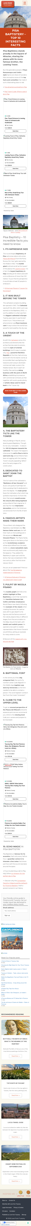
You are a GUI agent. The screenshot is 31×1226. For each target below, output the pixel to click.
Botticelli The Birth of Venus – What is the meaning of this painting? (15, 1041)
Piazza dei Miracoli (9, 258)
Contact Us (12, 1200)
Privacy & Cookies (18, 1207)
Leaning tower (20, 269)
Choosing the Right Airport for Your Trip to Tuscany (15, 965)
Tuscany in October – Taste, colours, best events (14, 973)
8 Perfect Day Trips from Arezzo (10, 988)
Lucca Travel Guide (15, 1122)
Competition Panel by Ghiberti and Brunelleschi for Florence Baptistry (15, 883)
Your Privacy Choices (10, 1222)
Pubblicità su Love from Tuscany (11, 1214)
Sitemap (24, 1214)
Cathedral (14, 340)
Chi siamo (5, 1211)
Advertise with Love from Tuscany (11, 1204)
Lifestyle (20, 1196)
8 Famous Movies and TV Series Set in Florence (14, 998)
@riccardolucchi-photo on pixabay (19, 231)
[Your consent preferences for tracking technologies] (28, 1223)
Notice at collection (5, 1224)
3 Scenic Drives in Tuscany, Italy (10, 961)
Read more (15, 1056)
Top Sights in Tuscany (15, 1083)
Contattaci (12, 1211)
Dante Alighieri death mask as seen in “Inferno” (14, 969)
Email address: (8, 908)
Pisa (7, 353)
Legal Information (7, 1207)
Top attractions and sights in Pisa (15, 87)
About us (4, 1200)
